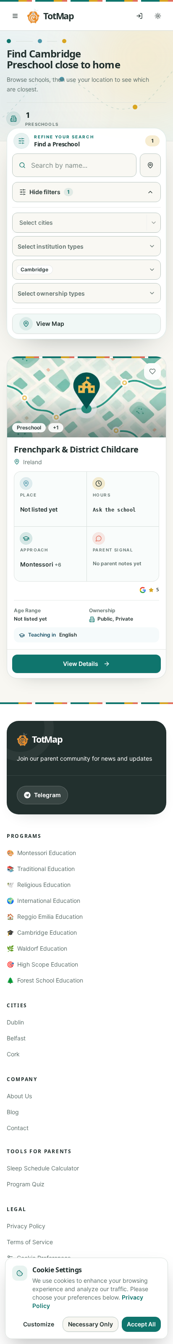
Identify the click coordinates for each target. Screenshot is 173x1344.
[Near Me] (150, 165)
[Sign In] (139, 16)
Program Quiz (26, 1184)
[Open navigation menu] (15, 16)
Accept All (141, 1324)
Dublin (15, 1022)
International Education (43, 900)
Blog (13, 1111)
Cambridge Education (42, 932)
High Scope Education (42, 964)
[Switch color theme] (157, 16)
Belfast (16, 1038)
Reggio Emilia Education (45, 916)
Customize (38, 1324)
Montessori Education (41, 852)
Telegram (47, 794)
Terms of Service (30, 1241)
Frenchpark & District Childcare (76, 449)
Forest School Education (45, 980)
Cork (13, 1054)
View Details (80, 663)
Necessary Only (90, 1324)
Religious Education (39, 884)
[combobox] (18, 222)
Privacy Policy (26, 1226)
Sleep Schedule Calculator (43, 1168)
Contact (18, 1127)
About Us (19, 1096)
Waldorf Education (37, 948)
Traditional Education (41, 868)
